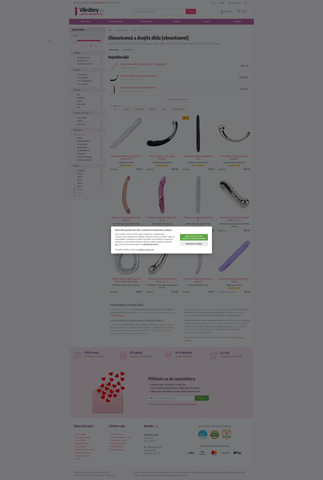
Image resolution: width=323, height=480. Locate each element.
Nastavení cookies (194, 244)
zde (116, 244)
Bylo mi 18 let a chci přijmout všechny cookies (194, 237)
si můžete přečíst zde (145, 250)
